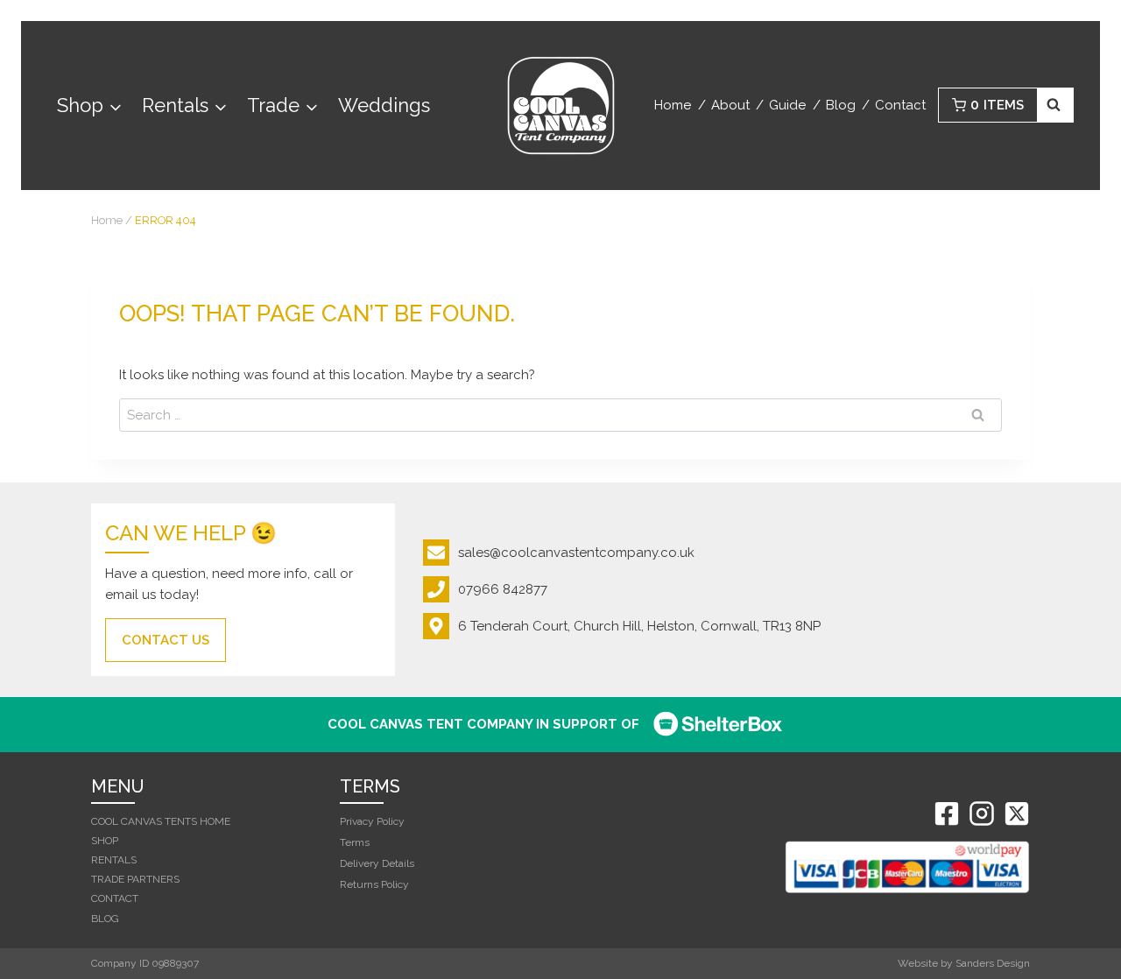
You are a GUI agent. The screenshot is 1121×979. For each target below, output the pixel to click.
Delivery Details (377, 863)
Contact (900, 105)
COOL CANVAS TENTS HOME (160, 821)
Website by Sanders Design (964, 963)
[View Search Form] (1056, 105)
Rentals (114, 860)
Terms (355, 842)
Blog (841, 105)
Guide (787, 105)
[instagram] (982, 813)
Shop (104, 841)
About (730, 105)
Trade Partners (135, 879)
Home (672, 105)
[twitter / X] (1017, 813)
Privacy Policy (372, 821)
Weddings (384, 105)
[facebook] (947, 813)
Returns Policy (374, 884)
